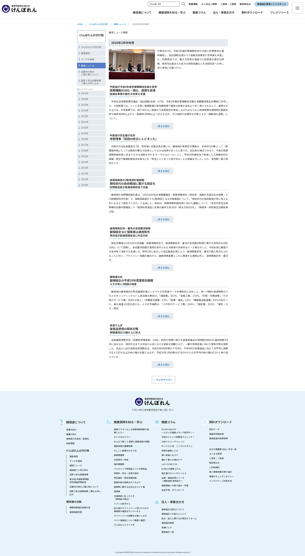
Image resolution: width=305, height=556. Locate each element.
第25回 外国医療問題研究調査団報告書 (79, 481)
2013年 (84, 167)
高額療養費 (119, 455)
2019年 (84, 133)
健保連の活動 (73, 502)
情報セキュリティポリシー (221, 476)
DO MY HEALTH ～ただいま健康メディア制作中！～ (178, 431)
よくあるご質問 (209, 4)
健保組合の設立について (173, 509)
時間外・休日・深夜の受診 (126, 473)
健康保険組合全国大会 (80, 507)
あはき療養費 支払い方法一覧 (223, 449)
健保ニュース (120, 24)
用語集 (117, 491)
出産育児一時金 (121, 459)
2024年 (84, 104)
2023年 (84, 110)
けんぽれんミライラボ (124, 524)
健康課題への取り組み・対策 (175, 485)
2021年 (84, 121)
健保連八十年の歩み (79, 470)
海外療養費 (119, 464)
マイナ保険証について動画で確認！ (130, 520)
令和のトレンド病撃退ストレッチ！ (178, 436)
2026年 (84, 93)
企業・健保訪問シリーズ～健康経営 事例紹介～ (173, 479)
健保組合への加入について (174, 513)
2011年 (84, 179)
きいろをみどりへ (122, 436)
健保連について (76, 422)
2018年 (84, 139)
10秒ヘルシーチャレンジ (173, 441)
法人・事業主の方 (172, 502)
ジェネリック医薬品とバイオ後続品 (130, 468)
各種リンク (167, 527)
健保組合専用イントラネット (271, 4)
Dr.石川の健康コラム (171, 468)
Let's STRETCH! (169, 464)
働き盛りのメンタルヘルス (174, 473)
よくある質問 (215, 453)
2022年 (84, 116)
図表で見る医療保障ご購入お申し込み (91, 82)
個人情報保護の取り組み (220, 471)
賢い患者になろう (170, 455)
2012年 (84, 173)
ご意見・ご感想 (228, 4)
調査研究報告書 (216, 433)
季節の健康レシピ (170, 450)
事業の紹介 (71, 429)
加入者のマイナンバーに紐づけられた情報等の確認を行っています (131, 510)
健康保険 (85, 53)
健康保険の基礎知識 (123, 446)
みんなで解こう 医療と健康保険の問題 (131, 441)
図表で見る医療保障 (79, 474)
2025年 (84, 99)
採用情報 (70, 443)
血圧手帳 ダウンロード (173, 489)
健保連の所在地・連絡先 (77, 438)
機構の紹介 (71, 434)
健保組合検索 (168, 522)
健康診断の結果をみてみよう (127, 482)
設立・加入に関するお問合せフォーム (179, 518)
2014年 (84, 162)
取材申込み (245, 4)
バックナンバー (164, 379)
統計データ (214, 429)
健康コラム (168, 422)
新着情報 (193, 4)
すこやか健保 (87, 59)
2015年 (84, 156)
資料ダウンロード (220, 422)
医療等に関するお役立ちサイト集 (129, 486)
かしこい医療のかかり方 (125, 450)
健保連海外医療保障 (218, 438)
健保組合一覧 (168, 531)
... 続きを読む (163, 126)
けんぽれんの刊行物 (98, 24)
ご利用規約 (214, 467)
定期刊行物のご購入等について (90, 73)
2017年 (84, 144)
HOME (80, 24)
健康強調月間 (76, 512)
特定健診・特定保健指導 (125, 477)
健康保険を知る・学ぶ (128, 422)
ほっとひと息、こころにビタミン (177, 446)
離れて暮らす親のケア (172, 459)
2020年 (84, 127)
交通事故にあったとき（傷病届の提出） (124, 497)
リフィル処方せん (122, 503)
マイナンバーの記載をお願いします (130, 515)
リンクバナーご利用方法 (220, 480)
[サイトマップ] (297, 8)
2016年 (84, 150)
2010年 (84, 184)
